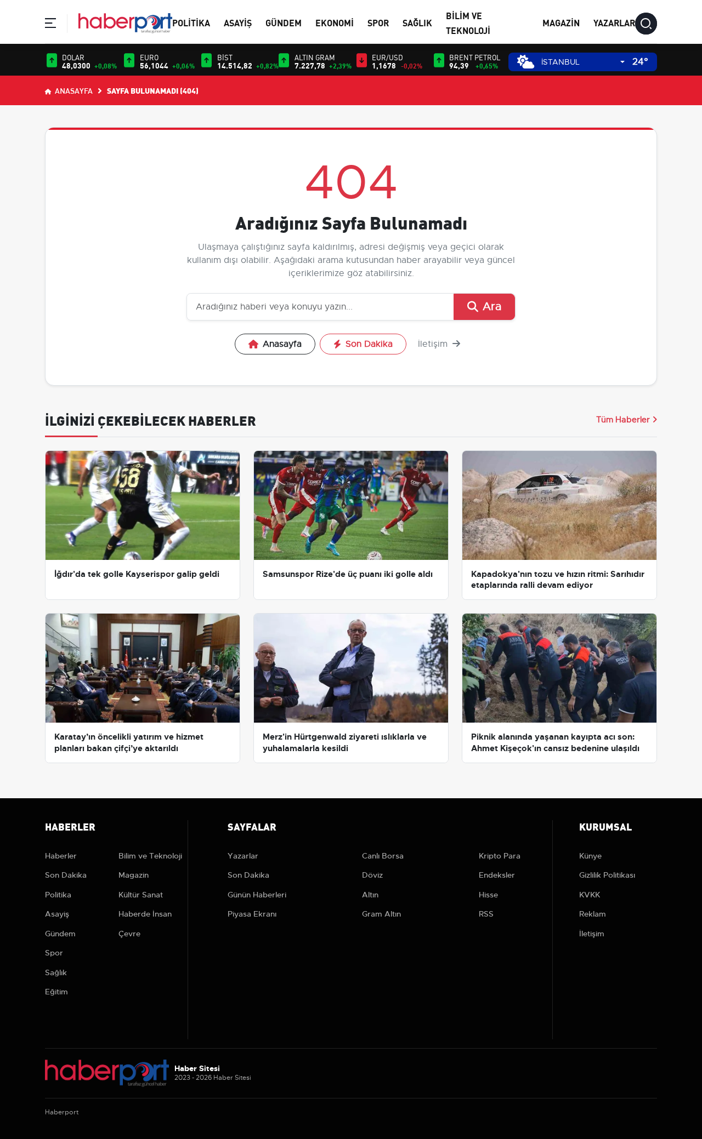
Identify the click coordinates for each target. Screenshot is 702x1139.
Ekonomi (334, 22)
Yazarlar (614, 22)
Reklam (592, 914)
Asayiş (238, 22)
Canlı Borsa (383, 856)
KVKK (589, 895)
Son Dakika (369, 344)
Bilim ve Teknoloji (150, 856)
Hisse (488, 895)
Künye (590, 856)
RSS (486, 914)
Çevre (129, 933)
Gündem (283, 22)
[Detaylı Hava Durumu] (525, 61)
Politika (191, 22)
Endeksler (497, 875)
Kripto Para (499, 856)
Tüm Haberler (623, 420)
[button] (50, 25)
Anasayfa (73, 90)
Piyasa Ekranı (252, 914)
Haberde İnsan (145, 914)
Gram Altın (381, 914)
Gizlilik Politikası (607, 875)
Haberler (61, 856)
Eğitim (56, 992)
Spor (378, 22)
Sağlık (417, 22)
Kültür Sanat (140, 895)
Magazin (561, 22)
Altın (370, 895)
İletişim (434, 344)
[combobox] (583, 62)
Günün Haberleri (257, 895)
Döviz (372, 875)
